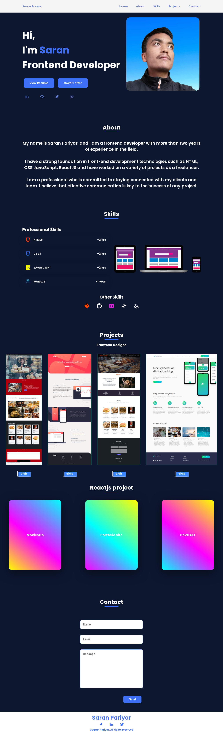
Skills (156, 6)
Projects (174, 6)
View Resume (39, 83)
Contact (195, 6)
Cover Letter (73, 83)
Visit (23, 474)
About (140, 6)
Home (123, 6)
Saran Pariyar (32, 6)
